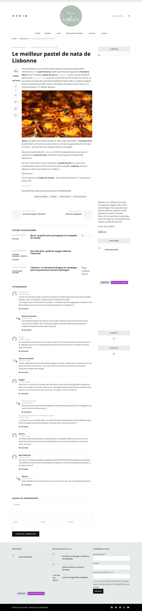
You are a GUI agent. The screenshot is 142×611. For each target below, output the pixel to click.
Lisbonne (46, 47)
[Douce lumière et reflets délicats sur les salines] (114, 276)
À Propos (92, 33)
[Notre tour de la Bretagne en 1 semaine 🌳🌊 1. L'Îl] (103, 270)
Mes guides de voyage (75, 33)
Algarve (65, 553)
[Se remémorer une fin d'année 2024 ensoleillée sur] (103, 276)
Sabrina (16, 76)
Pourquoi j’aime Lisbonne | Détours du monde (36, 415)
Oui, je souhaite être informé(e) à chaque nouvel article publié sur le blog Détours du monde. (111, 584)
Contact (104, 33)
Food (59, 33)
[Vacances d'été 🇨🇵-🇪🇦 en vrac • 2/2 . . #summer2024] (125, 276)
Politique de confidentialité (38, 607)
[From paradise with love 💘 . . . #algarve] (103, 256)
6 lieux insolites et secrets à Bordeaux (73, 568)
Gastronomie (36, 47)
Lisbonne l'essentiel (20, 256)
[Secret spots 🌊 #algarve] (114, 270)
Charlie (21, 337)
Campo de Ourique (41, 196)
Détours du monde (29, 401)
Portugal (54, 47)
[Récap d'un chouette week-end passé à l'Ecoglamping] (114, 256)
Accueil (37, 33)
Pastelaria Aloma (79, 196)
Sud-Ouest (71, 564)
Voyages (48, 33)
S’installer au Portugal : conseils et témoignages (75, 557)
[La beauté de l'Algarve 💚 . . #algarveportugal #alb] (125, 270)
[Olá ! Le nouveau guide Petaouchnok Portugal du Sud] (125, 256)
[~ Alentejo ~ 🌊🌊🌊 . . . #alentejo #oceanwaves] (114, 263)
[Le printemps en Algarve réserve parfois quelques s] (103, 263)
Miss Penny (23, 292)
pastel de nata (65, 196)
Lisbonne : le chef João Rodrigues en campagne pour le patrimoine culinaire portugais (53, 268)
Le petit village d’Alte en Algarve (75, 577)
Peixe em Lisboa (39, 78)
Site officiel (26, 186)
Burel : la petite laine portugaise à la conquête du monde (53, 236)
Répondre (24, 309)
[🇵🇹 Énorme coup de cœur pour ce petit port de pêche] (125, 263)
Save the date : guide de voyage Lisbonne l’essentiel (50, 252)
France (64, 564)
